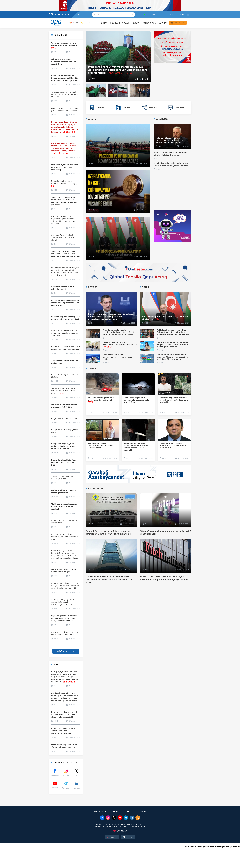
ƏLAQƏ (116, 811)
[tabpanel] (118, 56)
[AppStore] (128, 837)
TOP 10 (143, 811)
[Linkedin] (65, 14)
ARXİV (130, 811)
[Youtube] (59, 14)
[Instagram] (52, 14)
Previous (89, 56)
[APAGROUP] (120, 831)
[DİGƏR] (189, 23)
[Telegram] (63, 14)
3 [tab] (140, 79)
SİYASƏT (126, 23)
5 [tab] (145, 79)
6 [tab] (147, 79)
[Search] (132, 15)
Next (147, 56)
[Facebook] (49, 14)
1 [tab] (135, 79)
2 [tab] (137, 79)
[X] (56, 14)
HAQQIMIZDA (100, 811)
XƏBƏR (136, 23)
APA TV (163, 23)
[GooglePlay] (112, 837)
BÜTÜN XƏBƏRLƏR (110, 23)
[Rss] (69, 14)
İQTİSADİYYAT (150, 23)
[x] (114, 817)
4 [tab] (142, 79)
